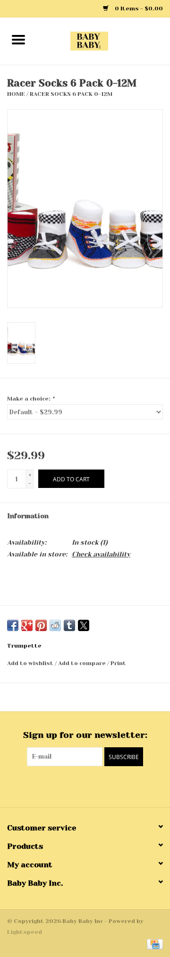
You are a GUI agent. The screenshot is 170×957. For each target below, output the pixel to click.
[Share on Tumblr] (69, 625)
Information (28, 516)
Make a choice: (30, 398)
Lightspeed (24, 932)
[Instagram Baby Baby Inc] (93, 785)
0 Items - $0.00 (138, 8)
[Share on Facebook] (12, 625)
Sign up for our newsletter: (85, 735)
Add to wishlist (31, 663)
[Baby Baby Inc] (103, 40)
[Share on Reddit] (55, 625)
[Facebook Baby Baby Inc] (76, 785)
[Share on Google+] (27, 625)
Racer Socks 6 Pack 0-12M (71, 94)
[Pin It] (41, 625)
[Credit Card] (153, 943)
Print (118, 663)
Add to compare (82, 663)
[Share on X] (83, 625)
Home (16, 94)
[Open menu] (18, 39)
